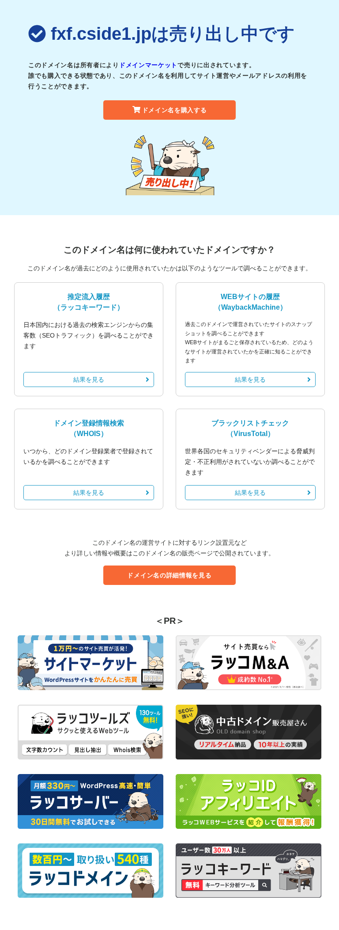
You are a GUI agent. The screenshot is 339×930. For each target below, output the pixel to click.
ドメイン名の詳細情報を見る (169, 575)
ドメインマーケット (148, 64)
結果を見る (88, 379)
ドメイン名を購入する (174, 110)
